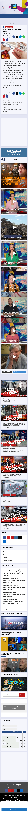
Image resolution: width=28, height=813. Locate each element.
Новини (13, 395)
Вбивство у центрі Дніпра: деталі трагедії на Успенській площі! (12, 399)
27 (14, 747)
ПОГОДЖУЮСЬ (14, 809)
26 (10, 747)
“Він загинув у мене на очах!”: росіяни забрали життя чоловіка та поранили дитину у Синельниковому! (14, 424)
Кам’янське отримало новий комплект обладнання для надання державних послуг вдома (14, 500)
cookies (16, 805)
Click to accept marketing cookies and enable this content (14, 707)
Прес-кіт (22, 786)
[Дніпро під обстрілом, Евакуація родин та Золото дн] (14, 330)
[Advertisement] (14, 132)
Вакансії (16, 786)
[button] (2, 16)
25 (7, 747)
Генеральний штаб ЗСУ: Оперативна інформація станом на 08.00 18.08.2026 (14, 594)
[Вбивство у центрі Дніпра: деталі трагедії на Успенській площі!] (14, 388)
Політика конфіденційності (16, 784)
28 (17, 747)
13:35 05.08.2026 (7, 503)
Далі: (13, 109)
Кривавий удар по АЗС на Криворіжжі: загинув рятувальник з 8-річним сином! (14, 526)
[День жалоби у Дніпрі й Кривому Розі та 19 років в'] (14, 201)
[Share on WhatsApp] (23, 36)
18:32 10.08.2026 (7, 453)
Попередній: (12, 102)
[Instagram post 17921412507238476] (14, 227)
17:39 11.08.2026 (7, 427)
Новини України (7, 560)
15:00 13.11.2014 (7, 33)
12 (10, 740)
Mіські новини (9, 27)
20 (14, 743)
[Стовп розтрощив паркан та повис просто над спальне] (14, 279)
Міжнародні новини (8, 554)
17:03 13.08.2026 (7, 401)
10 (3, 740)
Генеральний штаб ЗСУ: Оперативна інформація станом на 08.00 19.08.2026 (14, 587)
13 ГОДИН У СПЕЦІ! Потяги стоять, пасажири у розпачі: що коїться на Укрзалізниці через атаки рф (13, 450)
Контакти (10, 787)
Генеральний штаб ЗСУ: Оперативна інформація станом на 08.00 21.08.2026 (14, 580)
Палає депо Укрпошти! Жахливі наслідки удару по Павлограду (12, 475)
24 (3, 747)
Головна (5, 784)
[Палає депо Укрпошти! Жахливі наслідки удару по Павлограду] (14, 464)
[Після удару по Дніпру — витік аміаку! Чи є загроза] (14, 356)
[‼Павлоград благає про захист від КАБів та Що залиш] (14, 175)
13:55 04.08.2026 (7, 528)
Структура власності (7, 786)
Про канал (17, 787)
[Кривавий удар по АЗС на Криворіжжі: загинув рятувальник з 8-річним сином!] (14, 514)
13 (14, 740)
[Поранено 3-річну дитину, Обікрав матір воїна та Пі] (14, 253)
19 (10, 743)
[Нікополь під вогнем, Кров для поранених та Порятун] (14, 305)
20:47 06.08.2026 (7, 477)
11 (7, 740)
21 (17, 743)
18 (7, 743)
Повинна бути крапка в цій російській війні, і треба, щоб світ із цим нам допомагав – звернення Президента (14, 572)
